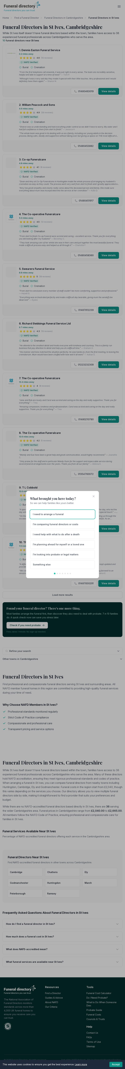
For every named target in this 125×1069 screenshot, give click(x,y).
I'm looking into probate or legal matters (55, 554)
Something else (42, 564)
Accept (116, 1064)
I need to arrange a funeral (48, 514)
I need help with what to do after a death (56, 534)
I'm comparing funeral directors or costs (55, 524)
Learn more (81, 1064)
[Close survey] (93, 496)
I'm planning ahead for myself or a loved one (58, 544)
